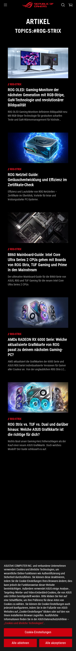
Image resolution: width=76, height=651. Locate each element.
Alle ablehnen (20, 643)
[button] (5, 5)
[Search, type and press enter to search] (62, 5)
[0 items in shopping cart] (70, 5)
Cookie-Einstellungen (38, 632)
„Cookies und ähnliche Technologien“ (24, 623)
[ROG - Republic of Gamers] (38, 5)
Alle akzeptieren (55, 643)
